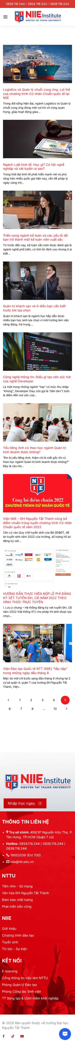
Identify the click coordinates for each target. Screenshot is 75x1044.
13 (55, 709)
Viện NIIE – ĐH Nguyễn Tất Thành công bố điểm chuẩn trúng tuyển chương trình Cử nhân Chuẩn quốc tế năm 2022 (37, 523)
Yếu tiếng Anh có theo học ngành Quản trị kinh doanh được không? (34, 450)
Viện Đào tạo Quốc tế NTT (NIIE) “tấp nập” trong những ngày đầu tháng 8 (35, 671)
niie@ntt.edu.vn (22, 862)
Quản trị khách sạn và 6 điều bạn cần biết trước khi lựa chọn (34, 308)
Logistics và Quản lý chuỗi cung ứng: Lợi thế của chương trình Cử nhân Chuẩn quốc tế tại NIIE (36, 94)
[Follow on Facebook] (3, 1036)
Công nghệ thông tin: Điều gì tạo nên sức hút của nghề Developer (37, 379)
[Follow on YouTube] (22, 1036)
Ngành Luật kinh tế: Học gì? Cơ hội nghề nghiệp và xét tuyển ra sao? (33, 167)
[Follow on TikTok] (12, 1036)
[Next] (66, 708)
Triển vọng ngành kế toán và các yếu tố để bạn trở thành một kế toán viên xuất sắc (35, 237)
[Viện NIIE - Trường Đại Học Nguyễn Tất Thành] (38, 17)
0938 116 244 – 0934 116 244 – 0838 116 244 (37, 4)
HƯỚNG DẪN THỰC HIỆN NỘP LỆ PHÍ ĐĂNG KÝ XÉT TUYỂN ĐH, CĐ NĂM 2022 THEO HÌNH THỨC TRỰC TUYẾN (37, 598)
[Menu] (5, 17)
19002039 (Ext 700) (25, 855)
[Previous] (8, 700)
